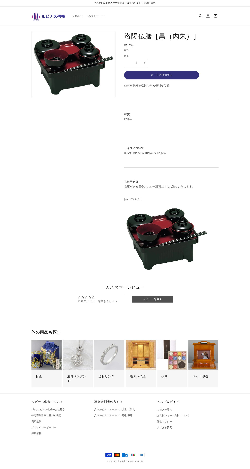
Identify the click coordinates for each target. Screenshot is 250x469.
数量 (126, 56)
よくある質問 (164, 427)
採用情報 (36, 433)
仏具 (164, 376)
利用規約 (36, 421)
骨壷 (39, 376)
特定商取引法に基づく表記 (46, 415)
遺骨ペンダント (76, 378)
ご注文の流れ (164, 409)
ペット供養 (201, 376)
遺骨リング (106, 376)
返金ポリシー (164, 421)
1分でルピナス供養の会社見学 (48, 409)
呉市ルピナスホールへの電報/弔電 (113, 415)
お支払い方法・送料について (173, 415)
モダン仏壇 (138, 376)
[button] (77, 16)
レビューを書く (152, 299)
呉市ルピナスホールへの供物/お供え (114, 409)
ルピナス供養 (120, 461)
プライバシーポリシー (43, 427)
